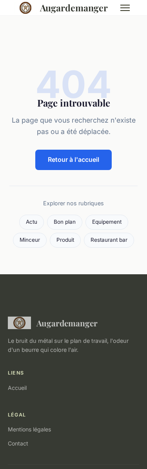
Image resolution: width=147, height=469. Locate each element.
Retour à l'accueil (73, 159)
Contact (18, 443)
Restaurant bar (109, 240)
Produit (65, 240)
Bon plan (65, 222)
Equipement (107, 222)
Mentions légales (29, 429)
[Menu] (125, 8)
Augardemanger (74, 8)
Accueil (17, 387)
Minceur (30, 240)
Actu (31, 222)
